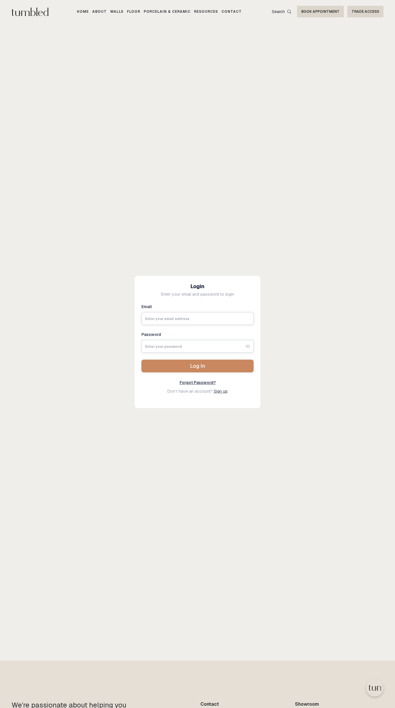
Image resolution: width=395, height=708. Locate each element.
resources (206, 11)
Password (151, 334)
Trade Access (365, 11)
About (99, 11)
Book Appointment (320, 11)
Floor (133, 11)
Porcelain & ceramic (167, 11)
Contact (232, 11)
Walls (116, 11)
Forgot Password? (198, 382)
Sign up (221, 391)
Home (83, 11)
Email (146, 306)
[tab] (248, 346)
